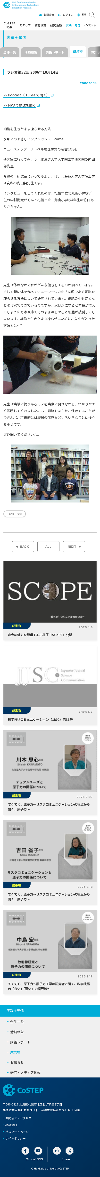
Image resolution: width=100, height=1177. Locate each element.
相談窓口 (11, 1125)
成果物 (78, 51)
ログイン (68, 14)
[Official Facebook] (25, 1151)
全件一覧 (9, 52)
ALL (48, 546)
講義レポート (55, 52)
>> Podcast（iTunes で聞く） (26, 95)
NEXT (72, 546)
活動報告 (31, 52)
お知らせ (17, 1062)
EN (84, 14)
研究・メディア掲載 (25, 1072)
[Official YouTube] (38, 1151)
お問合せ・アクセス (18, 1118)
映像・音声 (16, 514)
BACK (24, 546)
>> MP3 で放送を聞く (19, 105)
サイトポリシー (15, 1138)
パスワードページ (17, 1131)
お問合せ (49, 14)
